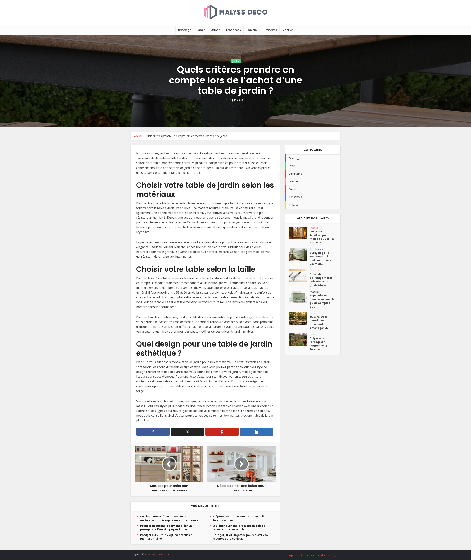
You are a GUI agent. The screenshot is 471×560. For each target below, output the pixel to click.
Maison (215, 30)
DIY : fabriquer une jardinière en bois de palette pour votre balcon (239, 527)
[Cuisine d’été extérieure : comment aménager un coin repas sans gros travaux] (299, 318)
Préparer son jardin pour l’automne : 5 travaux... (318, 343)
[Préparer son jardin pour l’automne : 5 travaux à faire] (299, 339)
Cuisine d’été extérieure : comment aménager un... (320, 322)
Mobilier (287, 30)
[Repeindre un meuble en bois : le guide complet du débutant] (299, 297)
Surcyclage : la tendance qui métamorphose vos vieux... (320, 258)
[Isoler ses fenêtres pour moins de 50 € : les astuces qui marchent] (299, 233)
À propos (294, 555)
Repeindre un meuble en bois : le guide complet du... (322, 301)
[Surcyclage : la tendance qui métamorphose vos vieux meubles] (299, 254)
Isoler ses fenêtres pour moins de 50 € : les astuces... (322, 237)
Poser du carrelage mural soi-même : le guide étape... (321, 279)
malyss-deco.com (160, 554)
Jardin (201, 30)
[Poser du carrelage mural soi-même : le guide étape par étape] (299, 275)
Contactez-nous (310, 555)
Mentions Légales (330, 555)
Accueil (138, 136)
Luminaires (270, 30)
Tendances (233, 30)
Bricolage (184, 30)
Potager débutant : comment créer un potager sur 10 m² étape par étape (166, 527)
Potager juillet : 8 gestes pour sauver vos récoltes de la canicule (240, 536)
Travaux (251, 30)
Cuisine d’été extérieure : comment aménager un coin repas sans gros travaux (169, 518)
